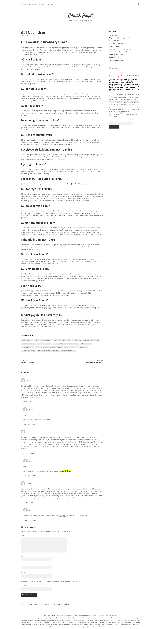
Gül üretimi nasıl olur (70, 347)
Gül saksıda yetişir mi (27, 347)
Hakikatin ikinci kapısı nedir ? (116, 54)
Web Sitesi (23, 572)
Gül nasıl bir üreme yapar (44, 344)
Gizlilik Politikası (32, 4)
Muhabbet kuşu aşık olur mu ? (117, 43)
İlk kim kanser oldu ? (114, 40)
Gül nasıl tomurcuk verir (71, 344)
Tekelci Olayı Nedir (28, 362)
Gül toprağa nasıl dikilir (56, 347)
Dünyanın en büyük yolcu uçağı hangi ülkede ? (121, 38)
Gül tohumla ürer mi (41, 347)
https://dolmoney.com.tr (29, 604)
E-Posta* (23, 564)
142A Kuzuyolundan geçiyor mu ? (118, 60)
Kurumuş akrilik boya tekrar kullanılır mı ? (120, 49)
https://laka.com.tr (57, 604)
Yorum (22, 535)
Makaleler (29, 336)
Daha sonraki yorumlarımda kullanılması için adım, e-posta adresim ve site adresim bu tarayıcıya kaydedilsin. (51, 581)
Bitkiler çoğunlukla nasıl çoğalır (43, 340)
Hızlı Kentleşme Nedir (94, 362)
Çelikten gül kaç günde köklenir (62, 340)
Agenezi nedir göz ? (114, 57)
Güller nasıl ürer (83, 347)
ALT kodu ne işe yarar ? (115, 35)
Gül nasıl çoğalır (58, 344)
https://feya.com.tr (44, 604)
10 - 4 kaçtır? (24, 585)
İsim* (22, 556)
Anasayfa (23, 4)
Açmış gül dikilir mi (27, 340)
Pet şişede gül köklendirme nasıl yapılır (48, 350)
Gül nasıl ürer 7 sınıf (86, 344)
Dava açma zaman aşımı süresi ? (117, 46)
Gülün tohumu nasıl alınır (28, 350)
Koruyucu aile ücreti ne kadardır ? (118, 52)
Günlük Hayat (80, 15)
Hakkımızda (50, 4)
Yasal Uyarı (41, 4)
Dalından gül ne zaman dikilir (91, 340)
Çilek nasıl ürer (77, 340)
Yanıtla (32, 402)
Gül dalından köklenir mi (28, 344)
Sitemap (67, 604)
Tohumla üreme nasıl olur (68, 350)
